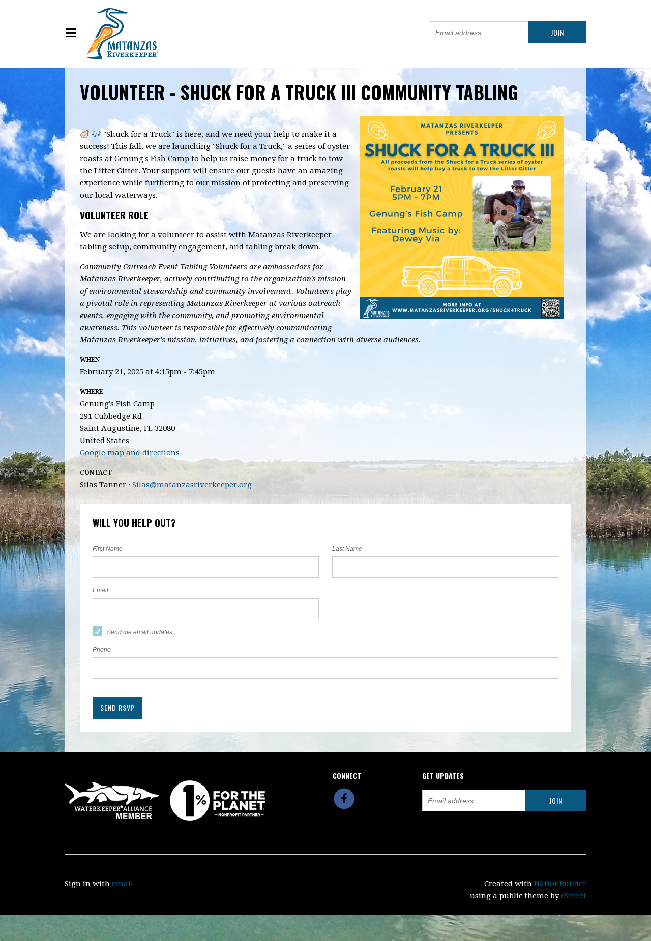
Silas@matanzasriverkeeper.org (192, 484)
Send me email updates (139, 632)
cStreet (573, 895)
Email (100, 590)
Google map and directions (130, 452)
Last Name (347, 548)
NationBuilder (560, 883)
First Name (108, 548)
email (122, 883)
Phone (102, 649)
